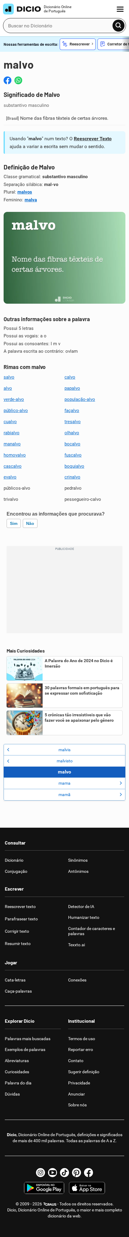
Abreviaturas (17, 1060)
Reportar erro (80, 1049)
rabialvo (12, 433)
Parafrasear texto (21, 918)
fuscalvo (73, 455)
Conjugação (16, 871)
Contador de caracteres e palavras (91, 931)
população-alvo (79, 399)
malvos (24, 192)
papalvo (72, 388)
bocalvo (72, 444)
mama (64, 783)
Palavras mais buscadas (27, 1038)
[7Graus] (49, 1203)
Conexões (77, 980)
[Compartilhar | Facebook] (7, 80)
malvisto (65, 760)
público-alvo (16, 410)
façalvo (71, 410)
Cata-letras (15, 980)
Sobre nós (77, 1104)
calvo (69, 377)
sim (13, 523)
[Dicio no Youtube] (52, 1172)
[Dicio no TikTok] (64, 1172)
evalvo (10, 477)
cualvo (10, 421)
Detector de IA (81, 906)
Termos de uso (81, 1038)
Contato (75, 1060)
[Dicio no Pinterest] (76, 1172)
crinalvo (72, 477)
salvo (9, 377)
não (30, 523)
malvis (64, 749)
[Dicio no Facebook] (88, 1172)
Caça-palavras (18, 991)
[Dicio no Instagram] (40, 1172)
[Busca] (118, 26)
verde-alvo (14, 399)
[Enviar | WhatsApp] (18, 80)
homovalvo (15, 455)
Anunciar (76, 1094)
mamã (64, 794)
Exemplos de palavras (25, 1049)
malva (31, 200)
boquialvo (74, 466)
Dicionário (14, 860)
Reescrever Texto (93, 138)
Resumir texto (18, 943)
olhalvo (71, 433)
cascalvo (13, 466)
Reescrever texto (20, 906)
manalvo (12, 444)
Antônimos (78, 871)
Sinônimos (78, 860)
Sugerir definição (83, 1071)
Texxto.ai (76, 944)
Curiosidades (17, 1071)
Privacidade (79, 1082)
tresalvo (72, 421)
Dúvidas (12, 1094)
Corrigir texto (17, 931)
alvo (8, 388)
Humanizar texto (83, 917)
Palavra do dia (18, 1082)
